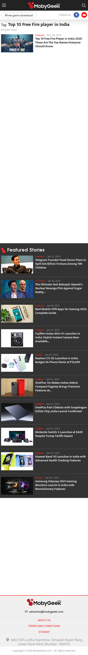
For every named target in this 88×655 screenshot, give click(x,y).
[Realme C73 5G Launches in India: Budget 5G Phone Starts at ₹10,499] (17, 363)
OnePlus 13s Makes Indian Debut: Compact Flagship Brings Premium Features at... (57, 386)
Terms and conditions (44, 626)
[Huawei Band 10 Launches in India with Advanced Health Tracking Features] (17, 461)
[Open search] (83, 5)
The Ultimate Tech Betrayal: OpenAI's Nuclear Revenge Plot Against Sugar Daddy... (59, 288)
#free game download (19, 15)
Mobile (39, 355)
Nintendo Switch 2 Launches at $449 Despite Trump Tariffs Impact (59, 434)
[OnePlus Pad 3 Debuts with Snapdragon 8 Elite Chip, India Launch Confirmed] (17, 412)
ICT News (40, 281)
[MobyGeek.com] (44, 5)
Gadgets (39, 330)
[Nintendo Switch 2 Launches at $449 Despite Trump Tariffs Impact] (17, 437)
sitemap (44, 631)
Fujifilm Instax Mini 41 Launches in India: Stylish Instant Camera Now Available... (57, 337)
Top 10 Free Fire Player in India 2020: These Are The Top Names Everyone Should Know (58, 42)
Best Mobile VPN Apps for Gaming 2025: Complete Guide (61, 311)
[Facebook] (76, 15)
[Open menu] (4, 5)
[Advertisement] (44, 99)
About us (44, 620)
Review (39, 478)
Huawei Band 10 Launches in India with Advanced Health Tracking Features (60, 458)
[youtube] (84, 15)
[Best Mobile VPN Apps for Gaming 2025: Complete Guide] (17, 314)
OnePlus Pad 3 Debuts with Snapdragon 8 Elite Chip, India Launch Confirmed (61, 409)
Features (39, 35)
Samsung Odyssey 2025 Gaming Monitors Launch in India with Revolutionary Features (56, 485)
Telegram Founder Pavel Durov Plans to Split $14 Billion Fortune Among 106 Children (60, 264)
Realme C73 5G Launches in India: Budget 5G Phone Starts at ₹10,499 (57, 360)
